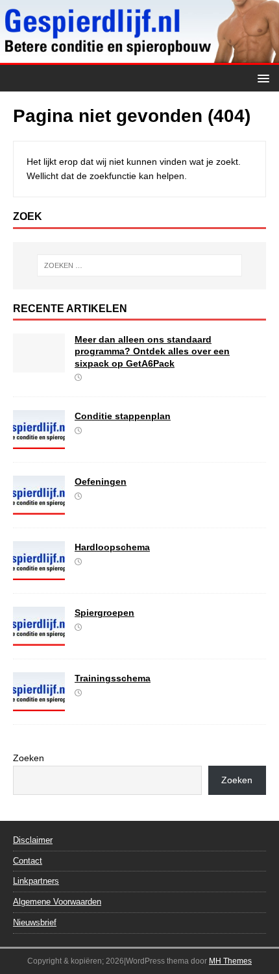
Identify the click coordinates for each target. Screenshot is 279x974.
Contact (27, 861)
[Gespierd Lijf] (139, 57)
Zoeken (28, 758)
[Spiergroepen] (39, 638)
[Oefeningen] (39, 507)
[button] (261, 77)
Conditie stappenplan (123, 416)
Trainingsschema (113, 678)
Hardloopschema (112, 547)
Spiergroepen (104, 612)
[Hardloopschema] (39, 573)
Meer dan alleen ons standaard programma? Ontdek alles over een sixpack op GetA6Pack (152, 351)
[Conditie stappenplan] (39, 442)
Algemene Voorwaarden (57, 902)
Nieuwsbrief (34, 922)
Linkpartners (36, 881)
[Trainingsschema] (39, 704)
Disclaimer (33, 840)
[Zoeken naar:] (140, 265)
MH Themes (230, 961)
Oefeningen (101, 481)
